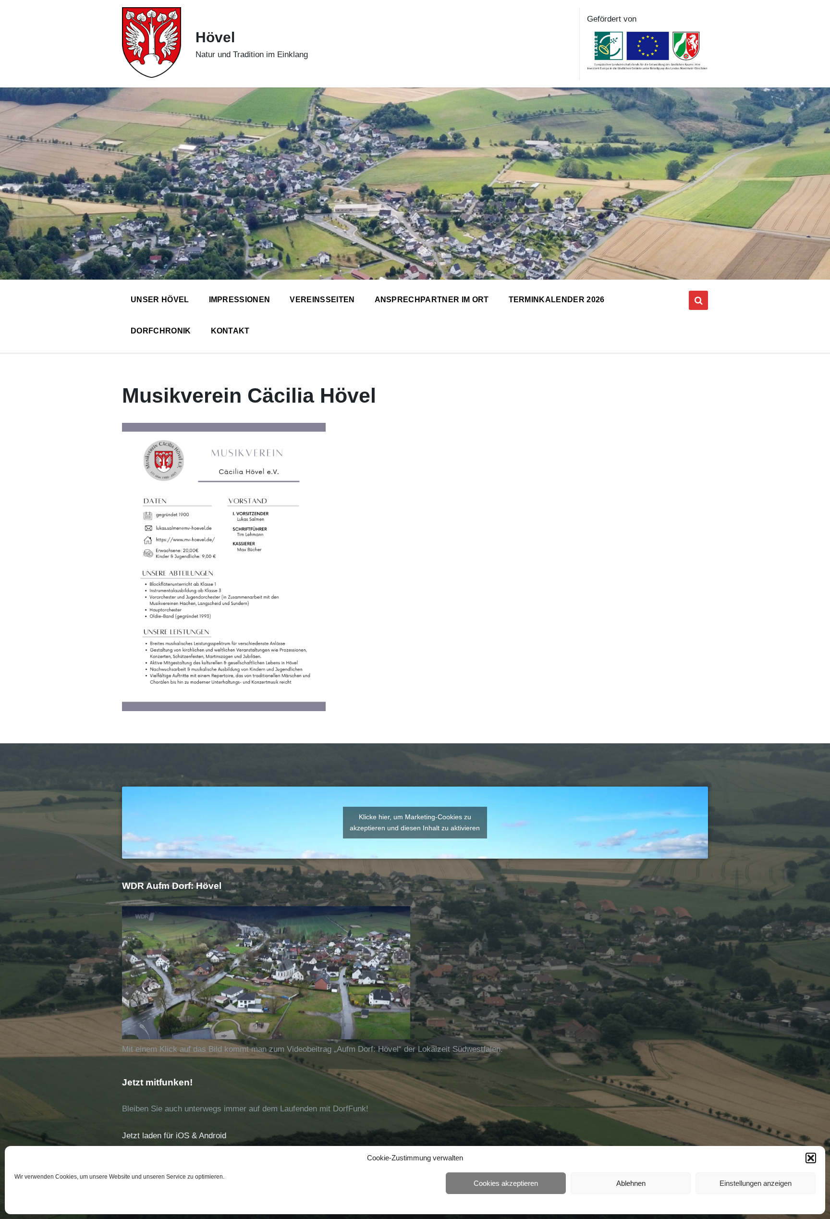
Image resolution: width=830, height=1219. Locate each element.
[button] (811, 1158)
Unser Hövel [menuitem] (160, 300)
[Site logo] (151, 75)
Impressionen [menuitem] (239, 300)
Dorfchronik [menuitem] (161, 331)
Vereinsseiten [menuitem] (322, 300)
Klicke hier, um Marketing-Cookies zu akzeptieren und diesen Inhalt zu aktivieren (415, 822)
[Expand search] (698, 300)
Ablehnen (631, 1183)
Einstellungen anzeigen (756, 1183)
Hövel (215, 37)
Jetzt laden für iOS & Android (174, 1135)
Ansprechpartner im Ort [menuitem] (432, 300)
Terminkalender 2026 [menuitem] (557, 300)
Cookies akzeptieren (506, 1183)
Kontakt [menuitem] (230, 331)
